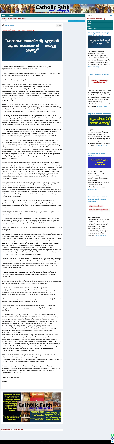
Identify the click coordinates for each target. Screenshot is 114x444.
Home (3, 15)
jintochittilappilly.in (10, 25)
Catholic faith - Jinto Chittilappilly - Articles (13, 18)
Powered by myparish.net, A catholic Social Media (64, 442)
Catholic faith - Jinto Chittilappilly (97, 19)
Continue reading (93, 67)
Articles (11, 15)
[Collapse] (111, 15)
